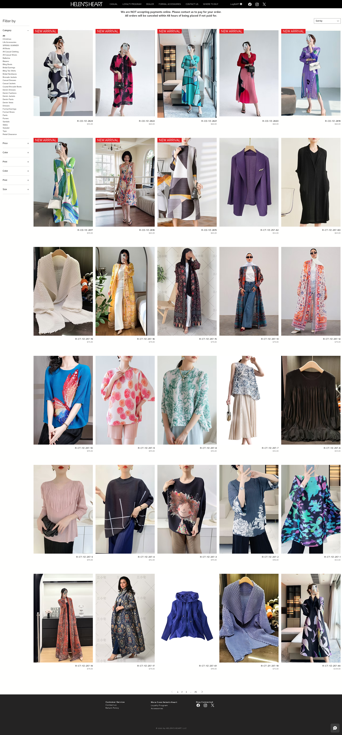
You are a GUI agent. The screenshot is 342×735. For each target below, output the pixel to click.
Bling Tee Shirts (9, 71)
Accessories (157, 708)
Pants (5, 115)
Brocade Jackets (10, 77)
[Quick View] (249, 182)
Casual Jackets (9, 83)
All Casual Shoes (10, 55)
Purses (6, 118)
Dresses (6, 106)
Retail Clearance (10, 134)
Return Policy (112, 708)
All (4, 36)
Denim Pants (8, 99)
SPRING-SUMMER (11, 45)
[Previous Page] (172, 691)
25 (196, 691)
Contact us (111, 705)
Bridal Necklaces (10, 74)
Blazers (6, 61)
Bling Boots (7, 64)
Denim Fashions (9, 93)
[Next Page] (202, 691)
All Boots (6, 48)
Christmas (7, 39)
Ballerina (6, 58)
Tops (5, 131)
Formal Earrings (9, 109)
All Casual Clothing (11, 52)
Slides (5, 125)
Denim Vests (8, 102)
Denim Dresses (9, 90)
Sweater (6, 128)
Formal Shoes (9, 112)
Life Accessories (9, 42)
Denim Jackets (9, 96)
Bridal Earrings (9, 67)
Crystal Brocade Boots (12, 87)
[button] (113, 4)
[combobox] (327, 21)
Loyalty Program (159, 705)
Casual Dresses (9, 80)
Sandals (6, 122)
